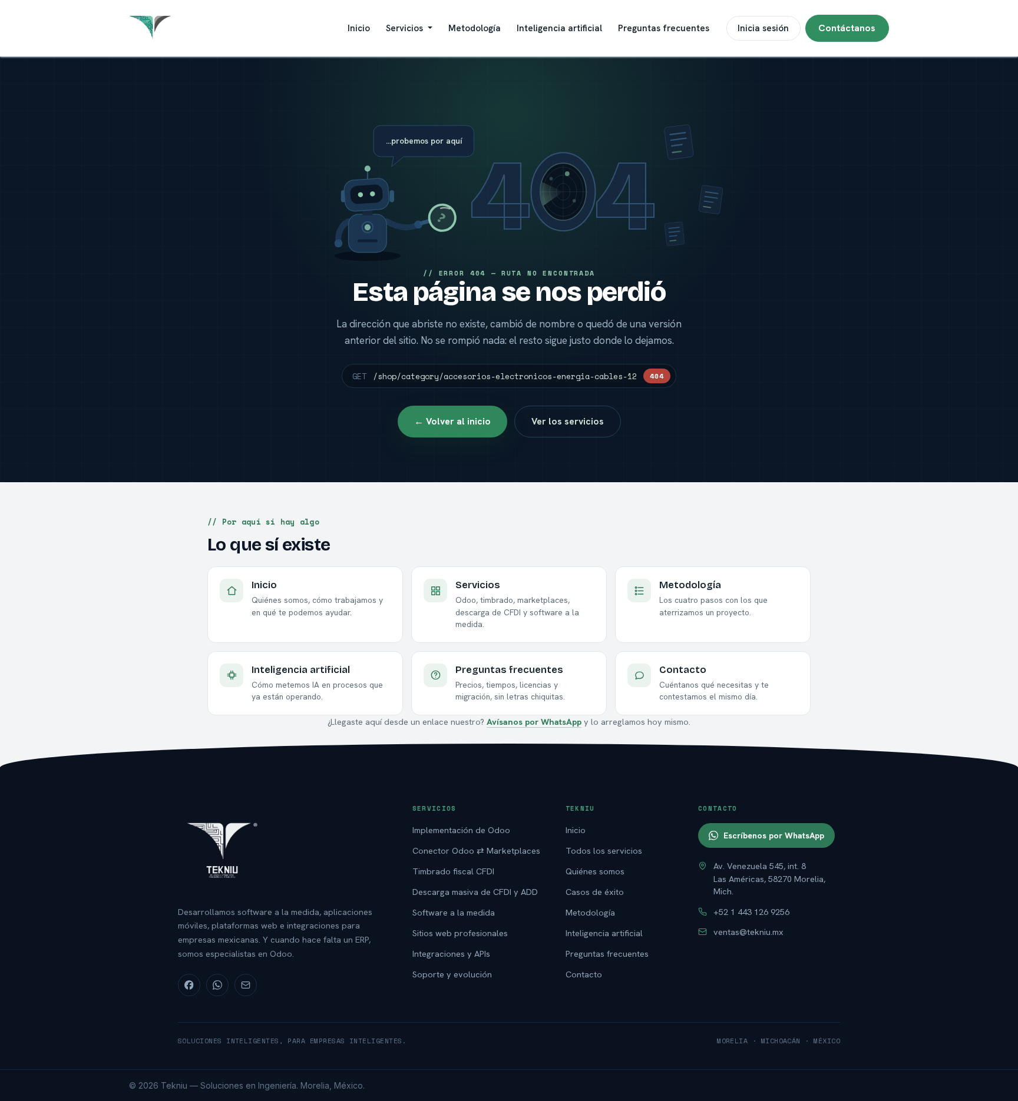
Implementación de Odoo (461, 829)
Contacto (584, 974)
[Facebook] (189, 985)
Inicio (576, 829)
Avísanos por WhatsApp (534, 721)
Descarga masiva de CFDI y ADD (475, 891)
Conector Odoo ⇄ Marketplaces (476, 850)
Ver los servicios (567, 421)
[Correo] (245, 985)
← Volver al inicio (452, 421)
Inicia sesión (763, 28)
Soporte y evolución (452, 974)
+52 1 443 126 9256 (751, 911)
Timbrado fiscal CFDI (453, 871)
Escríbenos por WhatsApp (773, 835)
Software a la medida (453, 912)
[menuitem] (359, 28)
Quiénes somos (595, 871)
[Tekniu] (283, 849)
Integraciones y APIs (451, 953)
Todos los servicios (604, 850)
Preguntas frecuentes (607, 953)
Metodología (590, 912)
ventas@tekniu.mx (748, 931)
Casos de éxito (595, 891)
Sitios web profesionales (460, 932)
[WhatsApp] (217, 985)
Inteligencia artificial (604, 932)
